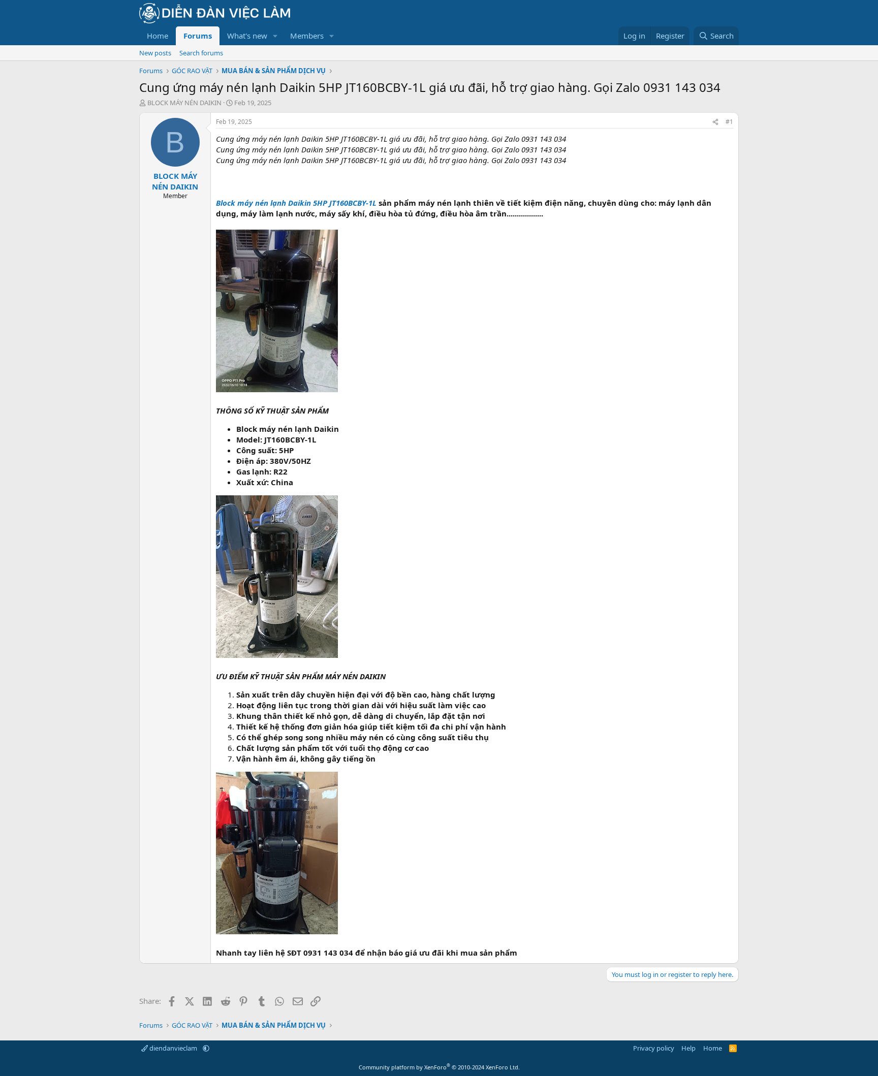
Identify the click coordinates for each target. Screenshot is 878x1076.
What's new (247, 35)
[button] (275, 35)
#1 (729, 121)
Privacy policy (653, 1048)
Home (157, 35)
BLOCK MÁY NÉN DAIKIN (184, 102)
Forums (197, 35)
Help (688, 1048)
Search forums (201, 52)
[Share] (715, 122)
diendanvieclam (173, 1048)
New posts (155, 52)
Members (307, 35)
